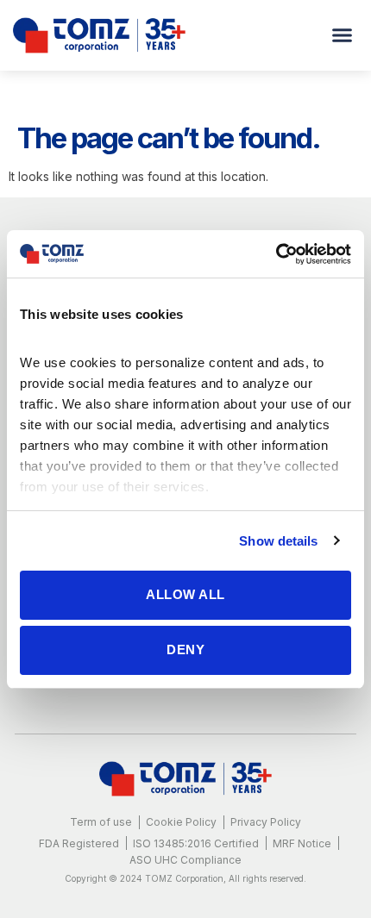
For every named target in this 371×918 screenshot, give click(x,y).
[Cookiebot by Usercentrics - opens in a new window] (275, 254)
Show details (278, 541)
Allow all (185, 594)
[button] (342, 35)
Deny (185, 649)
